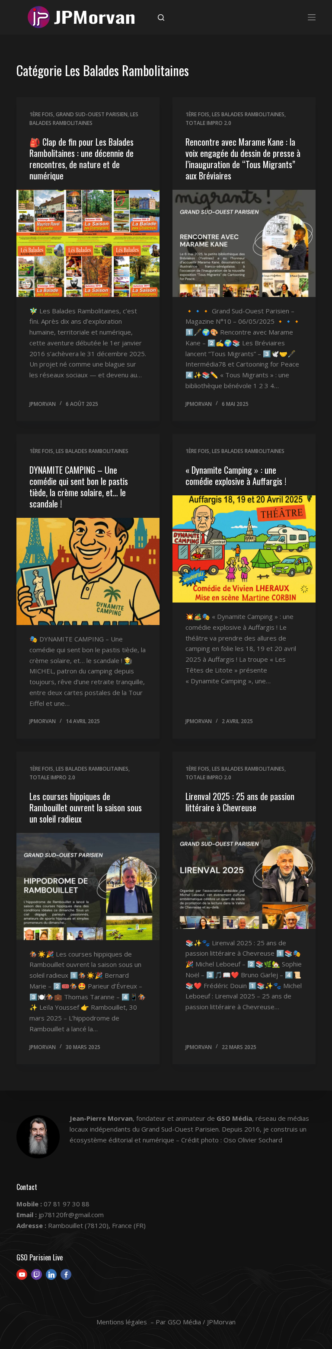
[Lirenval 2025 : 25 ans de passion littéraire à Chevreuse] (244, 875)
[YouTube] (21, 1274)
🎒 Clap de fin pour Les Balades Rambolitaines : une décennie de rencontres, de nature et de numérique (81, 158)
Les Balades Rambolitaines (248, 114)
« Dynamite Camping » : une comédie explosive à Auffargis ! (235, 475)
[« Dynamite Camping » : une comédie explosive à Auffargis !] (244, 549)
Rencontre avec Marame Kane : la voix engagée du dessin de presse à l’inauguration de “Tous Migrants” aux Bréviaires (242, 158)
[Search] (161, 17)
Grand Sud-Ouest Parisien (92, 114)
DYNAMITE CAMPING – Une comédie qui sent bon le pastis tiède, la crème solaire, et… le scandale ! (78, 486)
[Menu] (312, 17)
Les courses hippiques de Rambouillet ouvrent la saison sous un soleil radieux (85, 807)
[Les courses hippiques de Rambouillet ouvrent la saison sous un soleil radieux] (88, 886)
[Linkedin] (51, 1274)
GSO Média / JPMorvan (202, 1321)
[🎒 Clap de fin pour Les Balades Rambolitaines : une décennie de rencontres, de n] (88, 243)
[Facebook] (66, 1274)
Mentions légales (121, 1321)
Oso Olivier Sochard (252, 1139)
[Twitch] (36, 1274)
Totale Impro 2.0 (208, 123)
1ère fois (41, 114)
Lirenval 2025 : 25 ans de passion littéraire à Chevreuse (239, 802)
